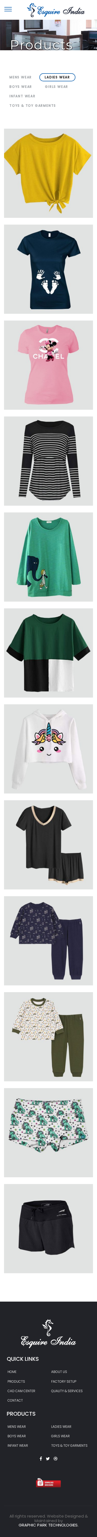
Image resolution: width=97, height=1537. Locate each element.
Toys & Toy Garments (69, 1445)
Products (16, 1381)
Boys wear (17, 1436)
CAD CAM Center (21, 1391)
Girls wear (60, 1436)
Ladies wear (61, 1426)
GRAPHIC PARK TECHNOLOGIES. (48, 1525)
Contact (15, 1400)
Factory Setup (63, 1381)
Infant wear (18, 1445)
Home (12, 1371)
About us (59, 1371)
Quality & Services (67, 1391)
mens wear (17, 1426)
